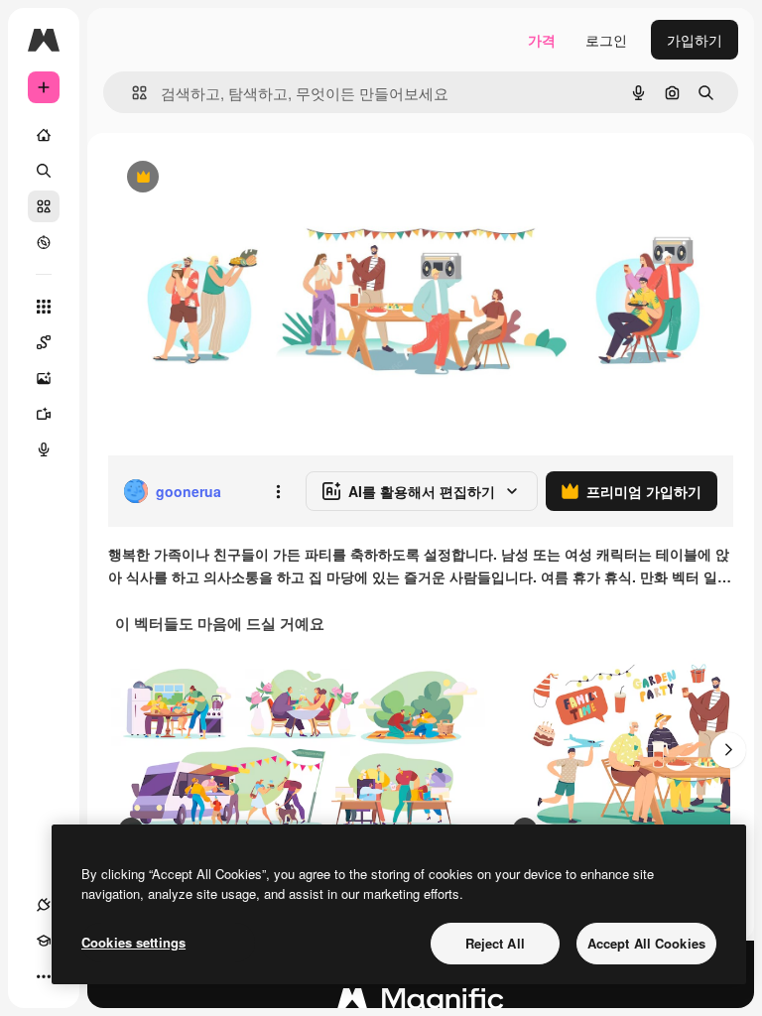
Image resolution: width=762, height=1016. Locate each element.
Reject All (495, 943)
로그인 (606, 40)
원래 (221, 178)
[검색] (44, 171)
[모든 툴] (44, 306)
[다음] (728, 750)
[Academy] (44, 940)
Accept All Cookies (646, 943)
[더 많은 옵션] (278, 491)
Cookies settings (133, 942)
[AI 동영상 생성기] (44, 414)
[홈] (44, 135)
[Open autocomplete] (131, 92)
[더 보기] (44, 976)
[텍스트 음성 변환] (44, 449)
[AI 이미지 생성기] (44, 378)
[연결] (44, 905)
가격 (542, 40)
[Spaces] (44, 342)
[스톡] (44, 206)
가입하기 (694, 40)
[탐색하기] (44, 242)
